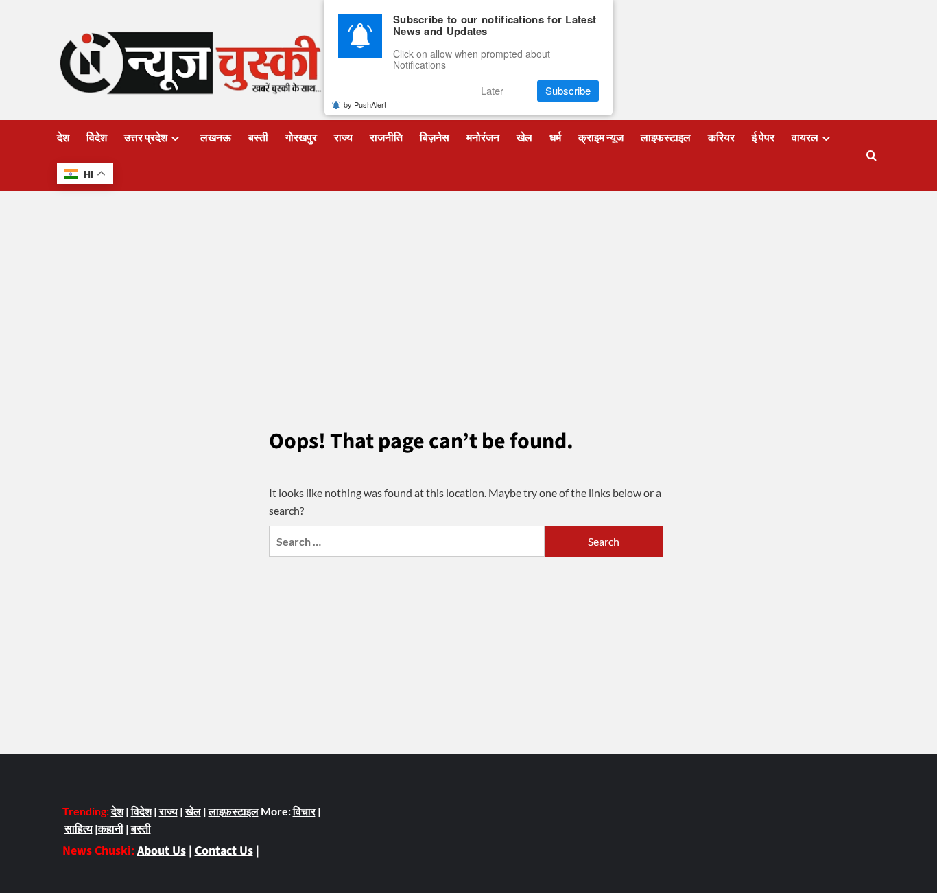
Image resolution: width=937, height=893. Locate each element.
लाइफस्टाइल (666, 138)
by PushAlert (365, 104)
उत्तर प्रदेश (145, 138)
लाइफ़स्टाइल (234, 810)
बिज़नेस (434, 138)
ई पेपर (763, 138)
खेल (524, 138)
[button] (871, 155)
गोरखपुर (301, 138)
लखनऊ (215, 138)
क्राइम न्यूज (601, 138)
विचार (304, 810)
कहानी (110, 828)
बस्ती (258, 138)
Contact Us (224, 850)
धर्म (555, 138)
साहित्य (78, 828)
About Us (161, 850)
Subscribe (568, 91)
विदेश (96, 138)
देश (63, 138)
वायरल (805, 138)
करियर (721, 138)
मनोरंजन (482, 138)
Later (492, 91)
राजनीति (386, 138)
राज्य (343, 138)
